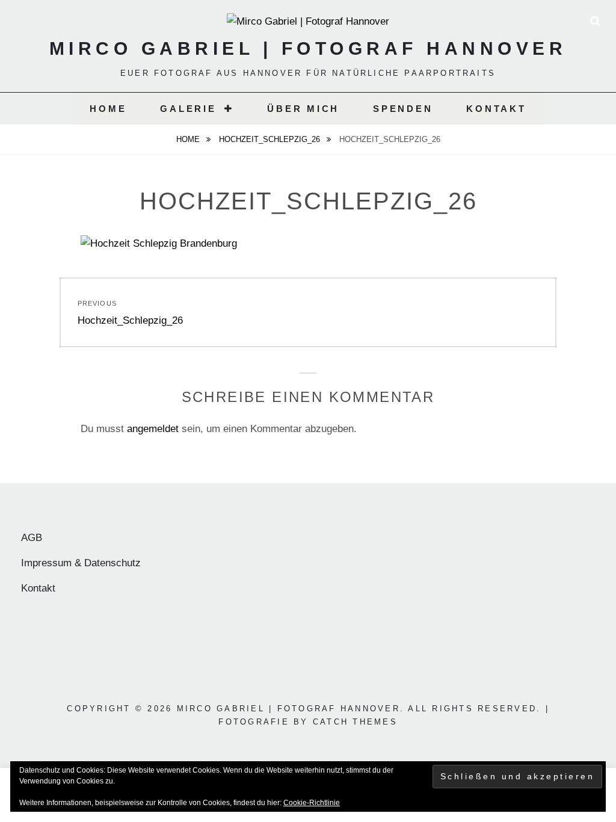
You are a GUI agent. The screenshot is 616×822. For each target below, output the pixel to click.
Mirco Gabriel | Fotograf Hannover (308, 48)
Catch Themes (355, 721)
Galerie (188, 109)
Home (108, 109)
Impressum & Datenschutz (81, 563)
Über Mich (303, 109)
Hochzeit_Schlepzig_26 (270, 139)
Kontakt (496, 109)
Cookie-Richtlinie (311, 803)
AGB (31, 537)
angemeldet (153, 428)
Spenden (403, 109)
